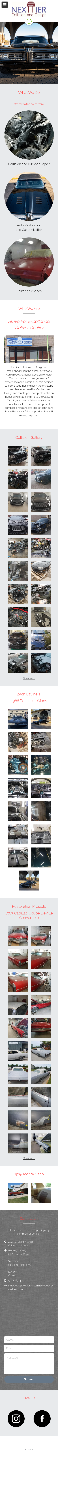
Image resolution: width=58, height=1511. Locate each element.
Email (9, 1348)
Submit (29, 1379)
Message (12, 1357)
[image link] (16, 1418)
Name (10, 1339)
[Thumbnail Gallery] (18, 456)
